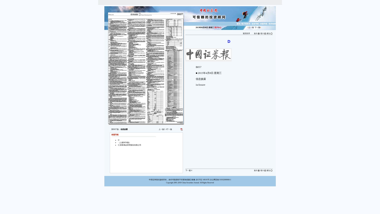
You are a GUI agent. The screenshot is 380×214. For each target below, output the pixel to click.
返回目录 (246, 33)
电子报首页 (246, 24)
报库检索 (272, 24)
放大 (256, 33)
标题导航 (263, 24)
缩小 (262, 33)
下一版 (169, 129)
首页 (238, 24)
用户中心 (217, 27)
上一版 (162, 129)
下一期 (257, 27)
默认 (268, 33)
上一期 (251, 27)
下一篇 (188, 170)
